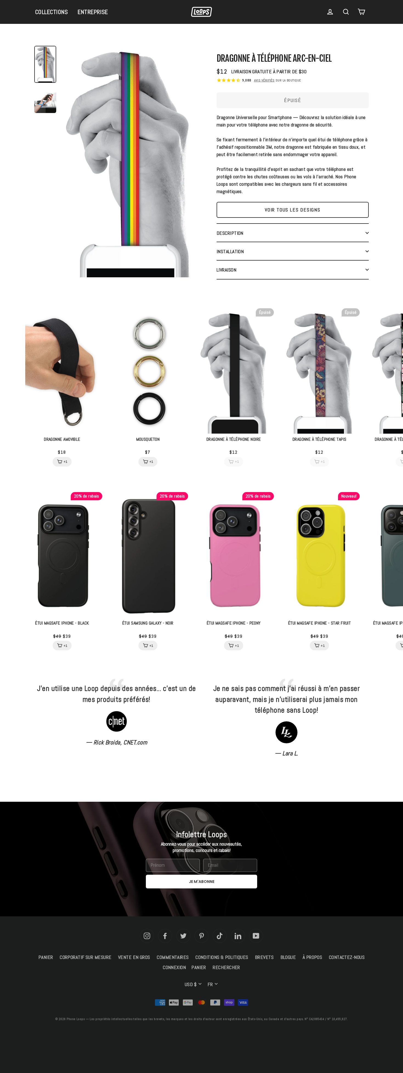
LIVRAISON (226, 270)
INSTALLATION (230, 251)
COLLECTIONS (51, 12)
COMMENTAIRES (173, 957)
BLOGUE (288, 957)
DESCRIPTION (230, 233)
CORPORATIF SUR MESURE (85, 957)
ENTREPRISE (93, 12)
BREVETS (264, 957)
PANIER (45, 957)
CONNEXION (174, 967)
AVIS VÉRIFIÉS (264, 80)
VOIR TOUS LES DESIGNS (292, 210)
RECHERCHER (226, 967)
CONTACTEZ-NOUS (347, 957)
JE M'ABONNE (201, 881)
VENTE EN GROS (134, 957)
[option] (130, 163)
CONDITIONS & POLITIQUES (221, 957)
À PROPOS (312, 957)
